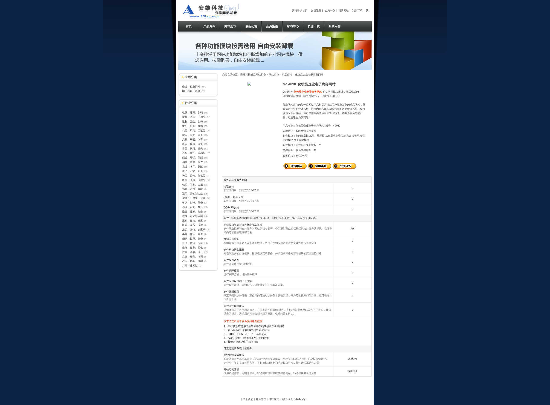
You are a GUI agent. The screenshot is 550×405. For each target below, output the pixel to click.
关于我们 (248, 399)
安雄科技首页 (299, 10)
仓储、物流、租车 (192, 243)
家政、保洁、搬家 (192, 220)
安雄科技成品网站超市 (253, 74)
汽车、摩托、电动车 (193, 153)
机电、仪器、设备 (192, 144)
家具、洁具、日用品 (193, 117)
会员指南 (272, 26)
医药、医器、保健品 (193, 180)
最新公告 (251, 26)
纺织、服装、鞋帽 (192, 126)
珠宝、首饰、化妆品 (193, 175)
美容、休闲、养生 (192, 234)
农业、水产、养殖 (192, 166)
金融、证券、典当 (192, 211)
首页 (189, 26)
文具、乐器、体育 (192, 139)
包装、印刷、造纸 (192, 184)
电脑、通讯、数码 (192, 112)
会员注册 (316, 10)
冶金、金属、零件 (192, 162)
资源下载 (314, 26)
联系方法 (261, 399)
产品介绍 (209, 26)
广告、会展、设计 (192, 252)
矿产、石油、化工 (192, 171)
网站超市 (230, 26)
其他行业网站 (190, 265)
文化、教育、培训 (192, 256)
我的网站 (343, 10)
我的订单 (357, 10)
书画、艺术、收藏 (192, 189)
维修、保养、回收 (192, 247)
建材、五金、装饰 (192, 121)
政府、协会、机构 (192, 261)
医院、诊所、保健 (192, 225)
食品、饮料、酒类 (192, 148)
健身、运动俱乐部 (192, 216)
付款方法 (274, 399)
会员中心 (330, 10)
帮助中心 (293, 26)
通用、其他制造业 (192, 193)
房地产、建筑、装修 (193, 198)
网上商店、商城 (191, 91)
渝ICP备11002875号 (293, 399)
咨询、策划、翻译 (192, 207)
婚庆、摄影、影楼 (192, 238)
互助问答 (334, 26)
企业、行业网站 (191, 86)
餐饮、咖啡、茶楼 (192, 202)
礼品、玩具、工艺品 (193, 130)
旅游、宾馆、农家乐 (193, 229)
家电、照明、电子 (192, 135)
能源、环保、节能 (192, 157)
